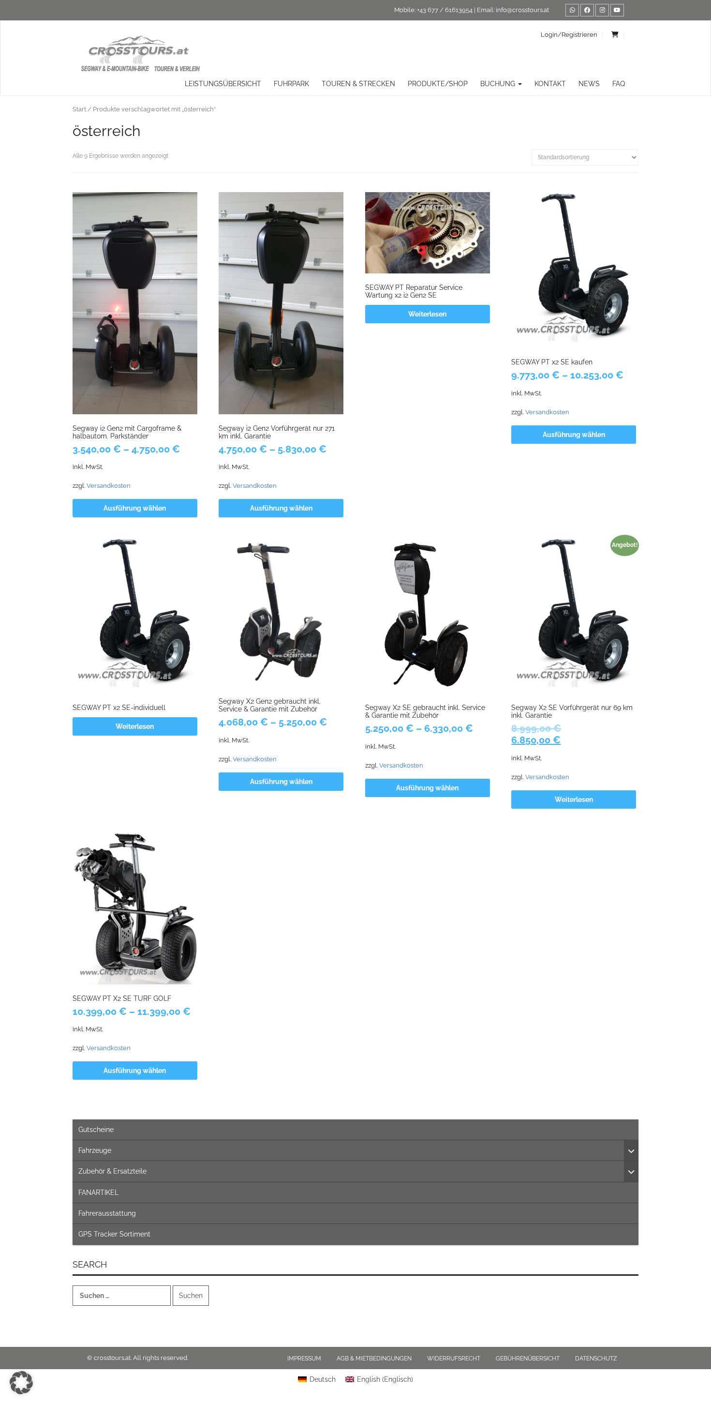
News (589, 84)
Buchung (498, 84)
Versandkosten (109, 485)
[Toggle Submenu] (631, 1150)
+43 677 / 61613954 (445, 10)
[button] (21, 1382)
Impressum (304, 1358)
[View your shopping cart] (615, 34)
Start (79, 109)
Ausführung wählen (135, 508)
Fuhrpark (291, 84)
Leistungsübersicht (223, 84)
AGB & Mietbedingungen (374, 1358)
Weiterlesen (427, 314)
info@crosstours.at (522, 10)
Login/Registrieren (569, 34)
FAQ (618, 84)
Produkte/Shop (438, 84)
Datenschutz (596, 1358)
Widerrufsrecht (453, 1358)
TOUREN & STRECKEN (358, 84)
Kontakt (550, 84)
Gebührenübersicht (528, 1358)
